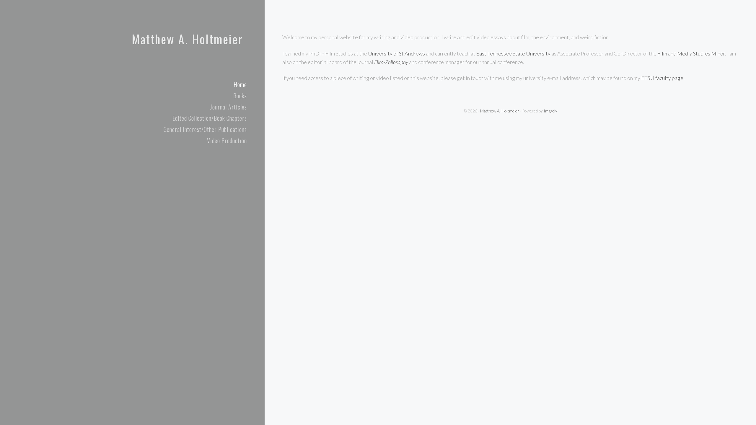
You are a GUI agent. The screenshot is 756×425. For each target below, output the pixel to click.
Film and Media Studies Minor (691, 53)
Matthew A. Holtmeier (187, 39)
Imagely (550, 110)
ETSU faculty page (662, 78)
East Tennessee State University (513, 53)
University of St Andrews (396, 53)
